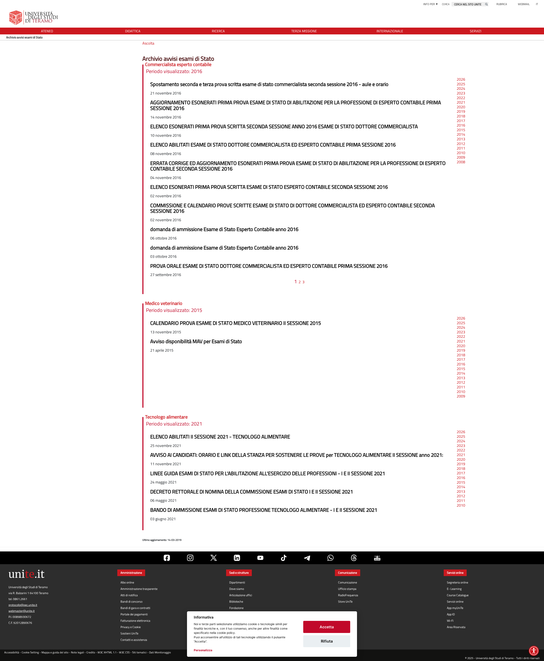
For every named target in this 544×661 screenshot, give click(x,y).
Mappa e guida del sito (54, 652)
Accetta (327, 627)
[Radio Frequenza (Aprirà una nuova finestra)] (377, 558)
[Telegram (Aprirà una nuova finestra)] (307, 558)
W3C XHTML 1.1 (107, 652)
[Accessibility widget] (534, 651)
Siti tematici (139, 652)
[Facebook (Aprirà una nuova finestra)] (167, 558)
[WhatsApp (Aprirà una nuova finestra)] (330, 558)
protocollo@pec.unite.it (22, 605)
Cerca (445, 4)
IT (537, 4)
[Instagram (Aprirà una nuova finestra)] (190, 558)
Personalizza (203, 650)
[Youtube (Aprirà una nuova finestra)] (260, 558)
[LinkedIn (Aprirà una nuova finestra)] (237, 558)
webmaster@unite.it (21, 611)
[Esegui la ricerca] (486, 4)
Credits (90, 652)
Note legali (77, 652)
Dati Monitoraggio (160, 652)
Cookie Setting (30, 652)
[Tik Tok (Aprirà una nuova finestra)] (283, 558)
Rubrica (501, 4)
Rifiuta (327, 641)
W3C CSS (124, 652)
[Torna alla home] (33, 17)
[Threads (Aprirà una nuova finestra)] (354, 558)
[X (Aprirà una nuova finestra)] (213, 558)
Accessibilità (11, 652)
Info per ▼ (430, 4)
